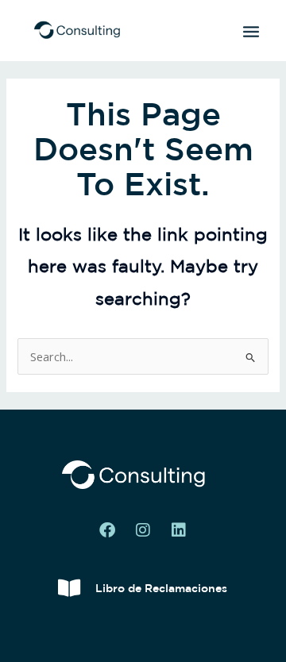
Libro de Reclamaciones (161, 588)
